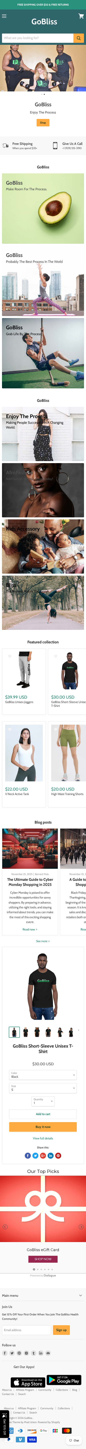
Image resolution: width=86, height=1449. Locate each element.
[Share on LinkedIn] (51, 1156)
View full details (43, 1138)
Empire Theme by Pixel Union (20, 1422)
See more (42, 941)
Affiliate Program (25, 1389)
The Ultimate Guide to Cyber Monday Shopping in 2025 (30, 882)
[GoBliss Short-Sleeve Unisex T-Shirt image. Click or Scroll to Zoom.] (43, 988)
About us (7, 1389)
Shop (43, 122)
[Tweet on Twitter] (35, 1156)
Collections (62, 1389)
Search (22, 1394)
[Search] (78, 38)
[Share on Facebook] (28, 1156)
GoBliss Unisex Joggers (19, 702)
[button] (43, 1259)
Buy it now (43, 1127)
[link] (43, 1224)
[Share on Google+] (43, 1156)
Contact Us (8, 1394)
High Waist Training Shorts (67, 794)
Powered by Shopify (49, 1422)
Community (44, 1389)
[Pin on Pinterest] (58, 1156)
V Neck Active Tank (17, 794)
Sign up (61, 1330)
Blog (74, 1389)
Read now (29, 929)
